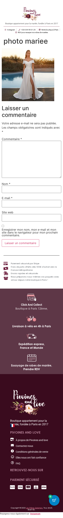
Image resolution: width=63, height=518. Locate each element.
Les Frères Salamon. (34, 508)
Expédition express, (32, 344)
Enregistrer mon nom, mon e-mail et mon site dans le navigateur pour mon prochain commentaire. (30, 232)
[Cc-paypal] (12, 487)
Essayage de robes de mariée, (31, 365)
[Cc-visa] (20, 487)
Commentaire (12, 139)
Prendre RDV (31, 369)
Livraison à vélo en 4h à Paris (31, 326)
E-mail (7, 198)
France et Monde (31, 348)
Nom (6, 183)
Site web (7, 212)
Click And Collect (31, 304)
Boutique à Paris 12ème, (31, 308)
